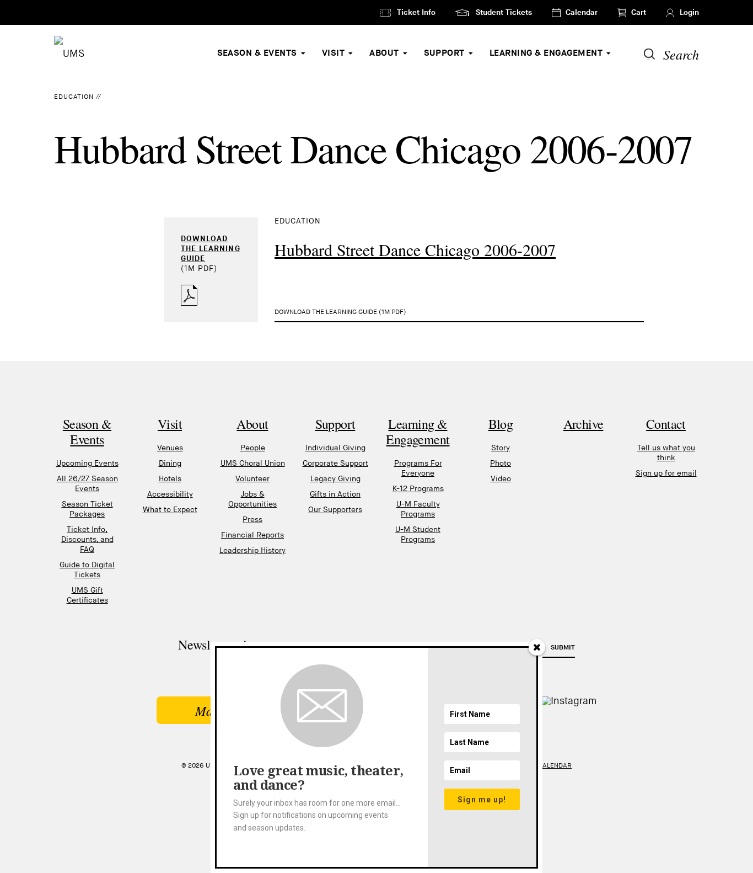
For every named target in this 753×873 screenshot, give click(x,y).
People (252, 448)
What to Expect (170, 509)
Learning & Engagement (546, 53)
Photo (500, 463)
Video (501, 478)
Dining (170, 463)
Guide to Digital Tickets (87, 569)
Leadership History (252, 550)
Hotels (170, 478)
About (384, 53)
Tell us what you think (666, 452)
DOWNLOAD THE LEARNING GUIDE (210, 248)
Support (444, 53)
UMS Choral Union (252, 463)
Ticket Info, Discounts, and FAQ (87, 539)
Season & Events (257, 53)
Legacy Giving (335, 478)
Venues (170, 448)
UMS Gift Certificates (87, 595)
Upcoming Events (87, 463)
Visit (333, 53)
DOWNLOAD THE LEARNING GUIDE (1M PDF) (340, 312)
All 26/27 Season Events (87, 483)
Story (500, 448)
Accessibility (170, 494)
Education (74, 97)
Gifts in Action (335, 494)
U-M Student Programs (417, 534)
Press (252, 519)
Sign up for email (666, 473)
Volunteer (252, 478)
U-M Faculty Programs (418, 509)
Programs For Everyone (418, 468)
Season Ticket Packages (87, 509)
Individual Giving (335, 448)
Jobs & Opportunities (252, 499)
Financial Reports (252, 535)
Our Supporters (335, 509)
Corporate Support (335, 463)
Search (681, 54)
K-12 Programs (418, 488)
